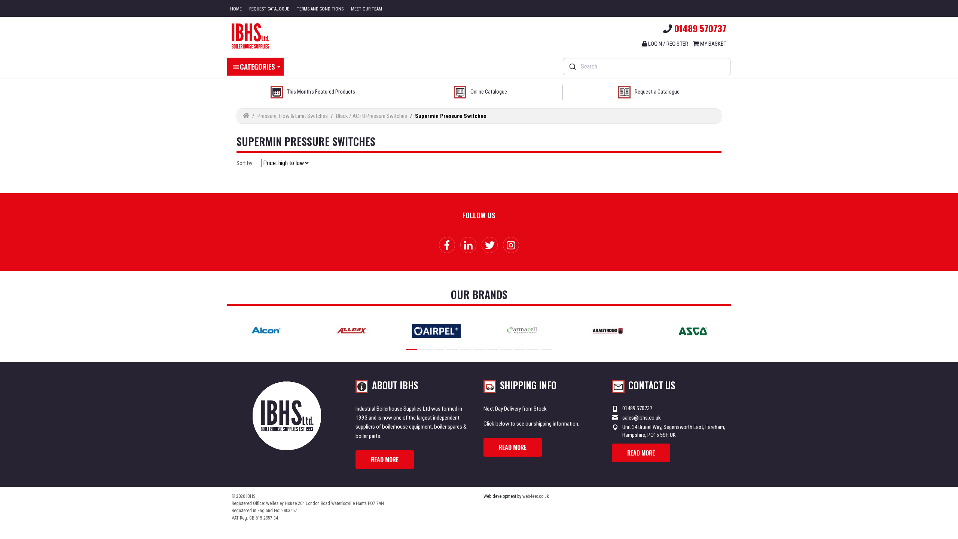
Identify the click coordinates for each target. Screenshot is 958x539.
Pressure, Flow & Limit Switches (292, 116)
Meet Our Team (366, 9)
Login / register (667, 43)
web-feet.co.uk (535, 496)
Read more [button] (385, 459)
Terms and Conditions (320, 9)
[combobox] (647, 66)
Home (236, 9)
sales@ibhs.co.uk (641, 417)
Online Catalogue (488, 92)
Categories (257, 66)
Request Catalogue (269, 9)
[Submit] (572, 66)
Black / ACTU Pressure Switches (371, 116)
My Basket (712, 43)
